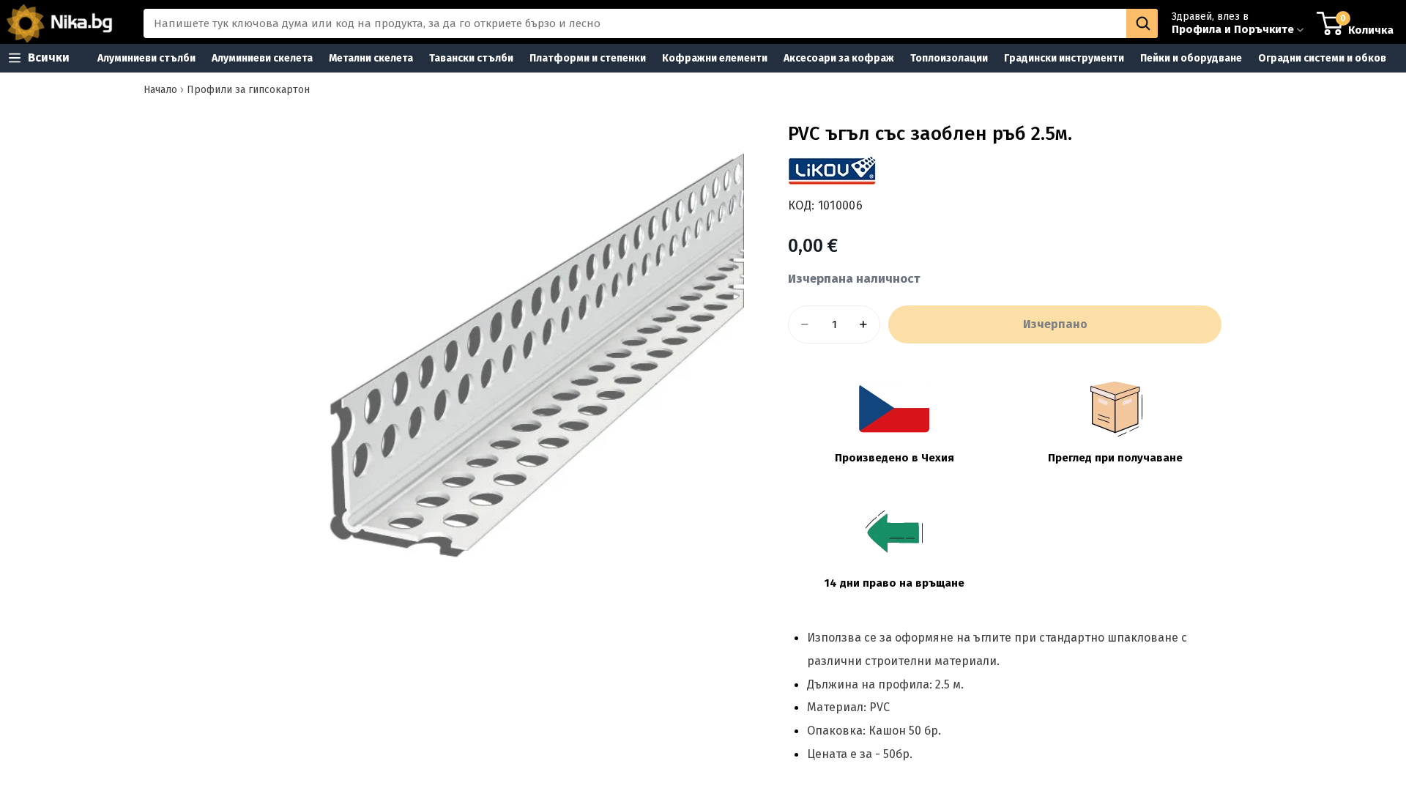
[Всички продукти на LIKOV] (832, 170)
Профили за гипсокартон (248, 89)
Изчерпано (1055, 324)
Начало (160, 89)
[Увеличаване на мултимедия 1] (460, 384)
